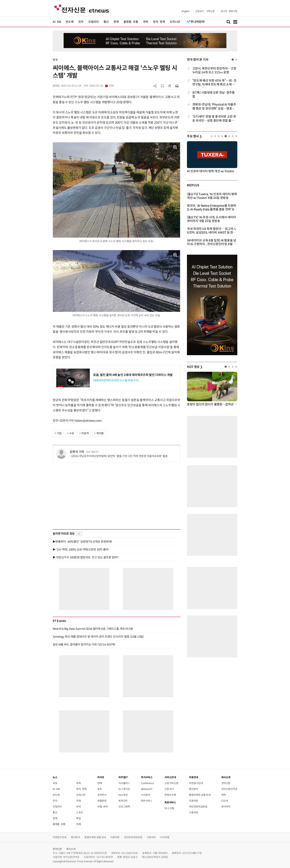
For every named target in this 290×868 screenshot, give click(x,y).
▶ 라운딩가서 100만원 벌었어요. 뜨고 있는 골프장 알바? (85, 557)
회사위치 (226, 806)
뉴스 (55, 777)
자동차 (85, 433)
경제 (116, 22)
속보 (55, 783)
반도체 (70, 22)
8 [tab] (236, 136)
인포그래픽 (124, 806)
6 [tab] (229, 136)
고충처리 (193, 812)
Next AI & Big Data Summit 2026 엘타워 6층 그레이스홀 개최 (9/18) (93, 629)
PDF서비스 (146, 800)
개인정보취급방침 (198, 806)
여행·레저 (102, 806)
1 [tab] (233, 59)
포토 (99, 789)
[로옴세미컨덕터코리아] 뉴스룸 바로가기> (116, 380)
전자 (80, 22)
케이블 (100, 433)
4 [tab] (222, 136)
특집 (78, 818)
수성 (71, 433)
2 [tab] (236, 59)
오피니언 (175, 22)
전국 (55, 60)
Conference (147, 783)
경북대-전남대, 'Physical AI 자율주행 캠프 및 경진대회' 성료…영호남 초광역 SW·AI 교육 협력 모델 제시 (214, 107)
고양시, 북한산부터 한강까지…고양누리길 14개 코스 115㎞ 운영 (214, 70)
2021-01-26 (102, 85)
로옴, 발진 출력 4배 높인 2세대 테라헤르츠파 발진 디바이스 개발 (133, 375)
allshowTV (146, 789)
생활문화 (102, 800)
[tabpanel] (212, 95)
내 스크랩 (169, 808)
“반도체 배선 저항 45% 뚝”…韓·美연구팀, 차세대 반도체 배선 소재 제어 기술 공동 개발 (214, 83)
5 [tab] (226, 136)
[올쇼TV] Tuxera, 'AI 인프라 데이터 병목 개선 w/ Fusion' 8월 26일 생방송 (212, 196)
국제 (78, 800)
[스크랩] (162, 86)
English (185, 11)
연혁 (223, 794)
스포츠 (79, 812)
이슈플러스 (124, 783)
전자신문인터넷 (229, 789)
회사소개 (71, 849)
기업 (59, 433)
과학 (145, 22)
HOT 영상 (195, 367)
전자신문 (226, 783)
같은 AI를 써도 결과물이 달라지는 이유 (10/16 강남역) (84, 644)
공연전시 (102, 794)
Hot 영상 (123, 794)
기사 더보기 (92, 452)
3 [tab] (219, 136)
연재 (78, 824)
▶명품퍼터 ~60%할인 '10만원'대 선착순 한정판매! (82, 541)
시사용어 (145, 794)
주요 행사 (194, 136)
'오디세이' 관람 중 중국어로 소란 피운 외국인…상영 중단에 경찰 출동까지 (214, 119)
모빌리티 (93, 22)
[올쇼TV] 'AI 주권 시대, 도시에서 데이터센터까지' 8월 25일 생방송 (211, 219)
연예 (99, 783)
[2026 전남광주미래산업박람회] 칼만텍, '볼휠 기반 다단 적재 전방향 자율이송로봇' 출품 (119, 456)
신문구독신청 (171, 783)
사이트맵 (164, 837)
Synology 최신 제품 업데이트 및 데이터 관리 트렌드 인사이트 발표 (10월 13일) (98, 636)
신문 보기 (169, 789)
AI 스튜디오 (124, 789)
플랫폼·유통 (131, 22)
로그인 (224, 11)
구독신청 (210, 11)
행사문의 (193, 789)
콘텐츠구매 (170, 794)
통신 (106, 22)
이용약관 (193, 800)
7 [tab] (233, 136)
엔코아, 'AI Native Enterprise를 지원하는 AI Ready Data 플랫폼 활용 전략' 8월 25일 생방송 (212, 209)
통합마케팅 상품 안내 (199, 794)
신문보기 (199, 11)
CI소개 (224, 800)
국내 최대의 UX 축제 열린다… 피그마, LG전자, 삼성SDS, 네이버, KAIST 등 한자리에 (211, 232)
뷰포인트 (123, 800)
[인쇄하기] (177, 86)
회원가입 (233, 11)
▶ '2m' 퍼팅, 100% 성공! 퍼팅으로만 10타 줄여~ (81, 549)
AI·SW (57, 22)
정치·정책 (159, 22)
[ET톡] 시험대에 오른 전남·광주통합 (213, 94)
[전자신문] (81, 8)
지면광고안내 (196, 783)
